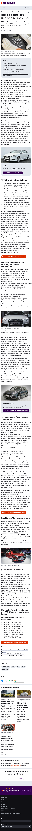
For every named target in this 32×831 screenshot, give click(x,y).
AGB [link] (2, 799)
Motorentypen (6, 7)
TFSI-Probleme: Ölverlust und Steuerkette (13, 69)
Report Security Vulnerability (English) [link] (11, 813)
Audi (18, 666)
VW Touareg (19, 378)
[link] (13, 173)
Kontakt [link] (3, 804)
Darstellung (4, 824)
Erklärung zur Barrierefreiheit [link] (8, 811)
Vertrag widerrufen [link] (6, 802)
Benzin (23, 666)
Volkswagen (7, 121)
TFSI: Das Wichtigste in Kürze (10, 63)
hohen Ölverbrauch (17, 451)
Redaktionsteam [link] (16, 765)
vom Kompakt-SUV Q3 (14, 586)
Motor (13, 666)
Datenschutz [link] (4, 806)
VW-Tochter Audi (16, 132)
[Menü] (29, 3)
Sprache (3, 819)
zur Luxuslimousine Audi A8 (9, 368)
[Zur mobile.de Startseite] (8, 3)
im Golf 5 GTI (23, 142)
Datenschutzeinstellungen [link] (8, 808)
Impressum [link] (4, 797)
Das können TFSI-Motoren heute (11, 71)
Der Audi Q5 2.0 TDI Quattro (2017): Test (13, 656)
